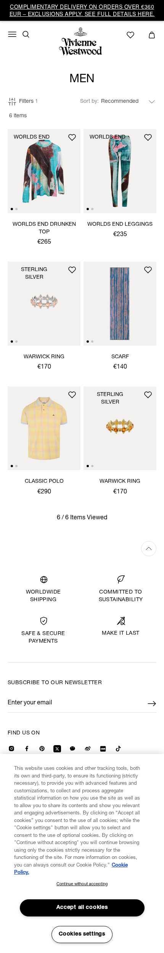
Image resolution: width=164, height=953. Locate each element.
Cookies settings (82, 934)
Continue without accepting (82, 884)
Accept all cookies (82, 907)
